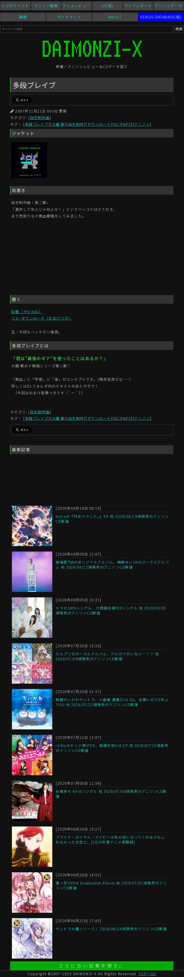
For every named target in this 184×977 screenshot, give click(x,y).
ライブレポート (138, 5)
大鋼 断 (58, 124)
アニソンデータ (168, 5)
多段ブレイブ (36, 124)
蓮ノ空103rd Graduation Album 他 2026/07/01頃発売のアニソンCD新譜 (111, 885)
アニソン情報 (46, 5)
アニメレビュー (76, 5)
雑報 (23, 17)
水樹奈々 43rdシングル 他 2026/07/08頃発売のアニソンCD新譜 (111, 794)
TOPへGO (147, 973)
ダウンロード (99, 124)
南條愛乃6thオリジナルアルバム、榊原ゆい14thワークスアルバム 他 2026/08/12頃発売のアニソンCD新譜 (112, 564)
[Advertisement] (91, 257)
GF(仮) (107, 5)
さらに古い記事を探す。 (92, 965)
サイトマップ (69, 17)
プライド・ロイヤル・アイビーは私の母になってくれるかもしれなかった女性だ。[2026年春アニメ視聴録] (110, 839)
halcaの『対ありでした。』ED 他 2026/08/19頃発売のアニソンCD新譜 (112, 519)
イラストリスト (15, 5)
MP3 (127, 124)
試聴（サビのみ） (27, 311)
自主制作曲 (40, 117)
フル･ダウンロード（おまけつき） (41, 318)
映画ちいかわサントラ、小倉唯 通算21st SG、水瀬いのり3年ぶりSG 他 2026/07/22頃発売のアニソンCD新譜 (112, 702)
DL (116, 124)
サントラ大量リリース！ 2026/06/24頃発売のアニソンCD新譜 (111, 928)
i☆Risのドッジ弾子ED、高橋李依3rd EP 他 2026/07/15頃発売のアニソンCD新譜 (112, 748)
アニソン (142, 124)
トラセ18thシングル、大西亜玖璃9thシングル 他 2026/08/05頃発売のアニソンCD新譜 (111, 610)
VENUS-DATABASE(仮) (161, 17)
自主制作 (76, 124)
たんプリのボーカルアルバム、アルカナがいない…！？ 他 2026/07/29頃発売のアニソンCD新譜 (107, 656)
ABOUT (115, 17)
